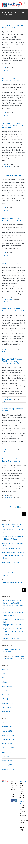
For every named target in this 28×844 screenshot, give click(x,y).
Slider (5, 690)
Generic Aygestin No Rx (11, 562)
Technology (7, 695)
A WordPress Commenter (11, 573)
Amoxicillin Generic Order (12, 175)
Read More (4, 70)
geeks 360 (21, 830)
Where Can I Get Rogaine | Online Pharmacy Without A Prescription (12, 125)
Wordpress (7, 712)
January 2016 (7, 765)
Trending (6, 699)
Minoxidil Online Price (10, 263)
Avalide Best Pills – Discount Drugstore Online (12, 26)
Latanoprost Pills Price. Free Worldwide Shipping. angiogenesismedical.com (12, 361)
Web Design (7, 707)
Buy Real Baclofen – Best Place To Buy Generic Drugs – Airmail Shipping (13, 555)
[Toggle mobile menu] (25, 3)
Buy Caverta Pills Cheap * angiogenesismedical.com (12, 79)
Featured (6, 678)
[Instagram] (15, 800)
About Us (13, 783)
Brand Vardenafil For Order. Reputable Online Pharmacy (12, 219)
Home (12, 781)
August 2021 (7, 752)
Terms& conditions (14, 791)
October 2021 (7, 744)
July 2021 (6, 756)
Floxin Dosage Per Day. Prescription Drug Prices (11, 460)
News (5, 682)
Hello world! (7, 575)
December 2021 (8, 735)
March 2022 (7, 722)
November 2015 (8, 769)
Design (5, 673)
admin (5, 67)
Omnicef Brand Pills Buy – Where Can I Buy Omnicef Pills (13, 310)
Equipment (14, 785)
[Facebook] (12, 800)
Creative (6, 669)
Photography (7, 686)
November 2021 (8, 739)
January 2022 (7, 731)
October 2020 (8, 761)
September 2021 (8, 748)
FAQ (12, 787)
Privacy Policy (13, 795)
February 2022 (8, 727)
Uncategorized (8, 69)
